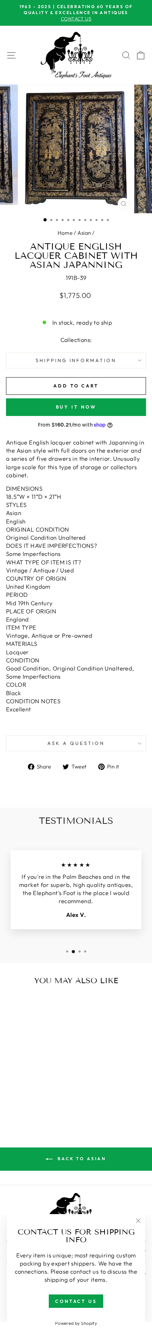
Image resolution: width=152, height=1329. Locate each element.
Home (65, 232)
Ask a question (76, 743)
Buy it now (76, 407)
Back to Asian (80, 1158)
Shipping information (76, 360)
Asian (84, 232)
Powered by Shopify (76, 1323)
